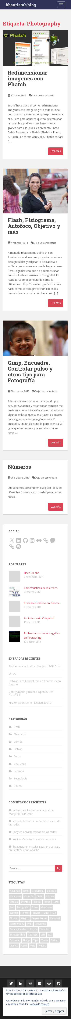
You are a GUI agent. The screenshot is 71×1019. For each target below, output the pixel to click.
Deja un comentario (43, 95)
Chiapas (51, 891)
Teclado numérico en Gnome (42, 603)
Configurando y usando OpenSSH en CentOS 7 (31, 693)
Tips (35, 940)
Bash (26, 891)
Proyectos (40, 923)
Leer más (56, 151)
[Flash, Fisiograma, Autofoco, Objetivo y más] (35, 191)
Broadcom (38, 891)
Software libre (17, 934)
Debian (18, 749)
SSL (50, 934)
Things (26, 940)
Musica (13, 918)
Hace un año (31, 573)
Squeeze (32, 934)
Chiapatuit (20, 734)
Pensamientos (39, 918)
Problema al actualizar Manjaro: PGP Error (35, 666)
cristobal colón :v (23, 821)
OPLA (12, 673)
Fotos (17, 756)
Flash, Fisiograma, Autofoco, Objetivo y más (34, 226)
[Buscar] (58, 868)
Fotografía (22, 907)
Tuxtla (44, 940)
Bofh (17, 727)
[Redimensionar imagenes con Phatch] (35, 48)
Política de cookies (39, 1004)
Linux (46, 912)
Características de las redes (40, 588)
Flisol (56, 901)
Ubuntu (18, 786)
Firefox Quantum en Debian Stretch (30, 702)
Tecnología (20, 778)
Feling (47, 901)
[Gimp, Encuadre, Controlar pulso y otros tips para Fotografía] (35, 338)
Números (19, 466)
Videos (42, 945)
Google (14, 912)
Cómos (18, 741)
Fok (12, 907)
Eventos (25, 901)
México (24, 918)
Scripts (33, 929)
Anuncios (15, 891)
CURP (40, 896)
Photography (17, 923)
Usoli (24, 945)
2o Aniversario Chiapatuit (39, 618)
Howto (25, 912)
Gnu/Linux (20, 763)
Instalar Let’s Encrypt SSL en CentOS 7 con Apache (35, 682)
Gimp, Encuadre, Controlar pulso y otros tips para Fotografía (30, 371)
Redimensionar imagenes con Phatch (27, 78)
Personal (19, 771)
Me (54, 912)
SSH (43, 934)
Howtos (36, 912)
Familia (37, 901)
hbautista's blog (21, 4)
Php (29, 923)
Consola (28, 896)
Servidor (44, 929)
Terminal (15, 940)
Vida (32, 945)
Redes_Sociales (18, 929)
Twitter (55, 940)
